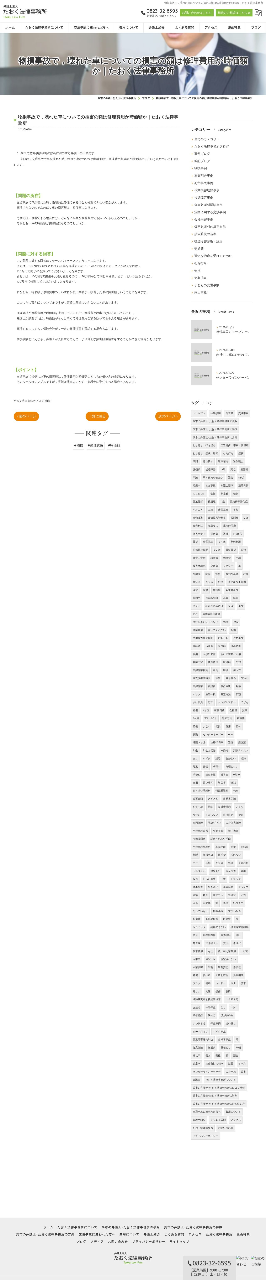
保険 (230, 863)
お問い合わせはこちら (197, 12)
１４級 (222, 542)
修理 (225, 903)
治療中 (197, 485)
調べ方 (237, 670)
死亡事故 (200, 292)
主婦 (210, 510)
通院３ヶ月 (199, 742)
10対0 (234, 1007)
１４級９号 (232, 999)
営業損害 (231, 871)
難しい (197, 991)
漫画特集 (236, 646)
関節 (208, 574)
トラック (236, 879)
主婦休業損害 (200, 670)
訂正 (210, 702)
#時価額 (114, 445)
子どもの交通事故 (207, 285)
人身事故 (231, 1072)
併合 (195, 935)
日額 (238, 694)
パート (197, 863)
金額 (213, 494)
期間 (195, 461)
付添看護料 (222, 791)
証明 (210, 967)
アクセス (236, 1120)
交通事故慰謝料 (202, 847)
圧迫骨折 (198, 501)
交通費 (199, 248)
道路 (243, 758)
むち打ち (200, 263)
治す (233, 983)
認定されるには (214, 606)
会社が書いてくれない (205, 622)
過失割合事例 (203, 175)
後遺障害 (211, 469)
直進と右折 (222, 975)
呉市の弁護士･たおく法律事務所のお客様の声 (219, 1104)
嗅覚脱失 (208, 542)
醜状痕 (217, 590)
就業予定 (198, 662)
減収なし (213, 526)
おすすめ (198, 807)
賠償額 (222, 646)
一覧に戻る (97, 416)
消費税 (197, 775)
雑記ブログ (202, 161)
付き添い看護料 (202, 791)
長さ (208, 1055)
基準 (243, 871)
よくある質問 (218, 1120)
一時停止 (211, 1007)
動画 (205, 895)
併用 (228, 726)
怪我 (233, 783)
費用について (233, 1112)
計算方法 (227, 718)
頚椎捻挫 (198, 1015)
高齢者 (197, 646)
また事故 (211, 485)
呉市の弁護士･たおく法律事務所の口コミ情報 (219, 1088)
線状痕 (197, 1055)
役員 (195, 879)
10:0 (195, 614)
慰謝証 (242, 742)
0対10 (236, 775)
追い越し (231, 1023)
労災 (218, 726)
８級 (235, 510)
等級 (218, 678)
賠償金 (197, 919)
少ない (207, 726)
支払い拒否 (234, 911)
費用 (225, 943)
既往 (218, 1055)
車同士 (197, 598)
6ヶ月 (241, 478)
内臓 (208, 991)
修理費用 (213, 662)
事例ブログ (202, 153)
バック (197, 694)
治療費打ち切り (214, 1064)
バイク (207, 758)
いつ (243, 895)
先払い (245, 678)
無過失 (212, 1048)
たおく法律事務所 (203, 1128)
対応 (238, 686)
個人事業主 (199, 534)
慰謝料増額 (209, 935)
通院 (230, 478)
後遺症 (212, 501)
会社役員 (198, 702)
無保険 (197, 943)
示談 (195, 478)
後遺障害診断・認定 (208, 241)
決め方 (212, 1015)
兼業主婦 (223, 510)
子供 (223, 879)
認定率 (197, 1064)
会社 (238, 935)
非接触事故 (232, 590)
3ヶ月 (196, 718)
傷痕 (205, 590)
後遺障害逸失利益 (203, 1039)
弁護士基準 (227, 485)
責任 (205, 767)
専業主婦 (218, 831)
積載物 (241, 718)
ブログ (197, 983)
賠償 (195, 726)
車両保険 (198, 823)
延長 (230, 1064)
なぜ (210, 951)
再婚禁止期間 (200, 550)
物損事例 (200, 168)
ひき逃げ (213, 887)
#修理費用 (95, 445)
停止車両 (216, 1023)
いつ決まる (199, 1023)
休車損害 (198, 887)
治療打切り (217, 742)
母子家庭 (233, 831)
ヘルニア (198, 510)
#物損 (78, 445)
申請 (238, 558)
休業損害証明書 (211, 614)
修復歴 (237, 967)
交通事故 (243, 413)
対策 (235, 622)
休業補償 (198, 630)
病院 (235, 598)
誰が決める (227, 1015)
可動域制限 (212, 598)
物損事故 (208, 855)
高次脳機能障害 (202, 678)
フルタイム (199, 871)
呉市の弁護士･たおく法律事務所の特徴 (215, 429)
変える (197, 606)
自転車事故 (224, 1039)
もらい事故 (209, 879)
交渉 (230, 606)
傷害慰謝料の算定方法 (210, 226)
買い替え (208, 783)
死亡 (232, 469)
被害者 (224, 775)
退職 (225, 534)
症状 (240, 453)
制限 (218, 574)
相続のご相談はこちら (232, 12)
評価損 (197, 469)
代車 (235, 791)
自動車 (207, 903)
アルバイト (210, 718)
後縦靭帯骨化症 (239, 501)
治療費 (227, 558)
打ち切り (208, 461)
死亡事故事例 (203, 183)
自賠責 (212, 686)
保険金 (232, 895)
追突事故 (211, 775)
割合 (235, 1055)
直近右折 (243, 863)
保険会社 (216, 871)
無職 (244, 710)
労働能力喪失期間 (203, 638)
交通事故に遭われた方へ (207, 1112)
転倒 (235, 494)
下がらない (212, 815)
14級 (223, 469)
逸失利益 (198, 526)
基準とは (221, 847)
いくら (240, 807)
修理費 (222, 855)
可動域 (197, 574)
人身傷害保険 (233, 823)
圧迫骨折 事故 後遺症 (235, 445)
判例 (220, 582)
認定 (218, 758)
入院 (208, 863)
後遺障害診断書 (217, 518)
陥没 (195, 767)
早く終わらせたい (213, 478)
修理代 (237, 943)
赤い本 (197, 582)
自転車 (245, 847)
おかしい (231, 758)
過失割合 (238, 461)
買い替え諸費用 (227, 951)
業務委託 (223, 967)
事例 (238, 1048)
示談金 (209, 646)
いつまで (238, 903)
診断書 (214, 558)
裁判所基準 (232, 574)
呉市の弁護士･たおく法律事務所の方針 (215, 437)
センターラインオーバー (207, 1072)
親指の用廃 (229, 526)
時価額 (227, 662)
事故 (240, 606)
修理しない (232, 767)
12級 (245, 518)
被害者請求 (199, 566)
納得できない (218, 927)
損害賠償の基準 (205, 234)
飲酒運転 (226, 935)
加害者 (222, 783)
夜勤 (195, 734)
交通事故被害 (200, 831)
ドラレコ (243, 887)
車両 (215, 670)
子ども (245, 702)
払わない (236, 855)
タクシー (228, 566)
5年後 (206, 710)
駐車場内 (223, 461)
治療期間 (238, 975)
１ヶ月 (242, 1064)
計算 (245, 574)
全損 (195, 783)
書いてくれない (217, 630)
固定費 (214, 534)
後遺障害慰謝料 (239, 927)
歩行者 (207, 975)
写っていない (200, 911)
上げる (245, 951)
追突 (230, 742)
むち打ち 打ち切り (204, 445)
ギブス (219, 863)
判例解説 (236, 542)
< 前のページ (26, 416)
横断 (195, 855)
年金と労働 (209, 750)
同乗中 (197, 959)
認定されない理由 (221, 839)
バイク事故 (219, 1032)
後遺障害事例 (203, 197)
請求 (243, 983)
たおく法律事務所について (221, 1080)
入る (195, 903)
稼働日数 (219, 710)
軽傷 (195, 710)
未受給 (224, 750)
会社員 (233, 710)
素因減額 (228, 887)
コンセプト (199, 413)
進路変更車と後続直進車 (207, 999)
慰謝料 (244, 469)
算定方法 (226, 694)
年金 (195, 750)
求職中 (217, 767)
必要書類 (198, 799)
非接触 (224, 494)
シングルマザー (227, 702)
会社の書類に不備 (231, 654)
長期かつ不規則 (237, 582)
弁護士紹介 (199, 1120)
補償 (195, 975)
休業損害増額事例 (207, 190)
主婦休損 (211, 694)
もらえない (199, 494)
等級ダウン (214, 823)
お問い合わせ (225, 1128)
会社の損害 (212, 919)
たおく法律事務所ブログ (29, 401)
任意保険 (198, 1048)
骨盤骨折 (231, 550)
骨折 (195, 542)
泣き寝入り (212, 943)
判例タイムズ (240, 750)
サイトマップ (180, 1241)
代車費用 (198, 951)
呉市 (243, 1072)
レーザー (221, 983)
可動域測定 (199, 839)
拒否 (240, 815)
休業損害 (200, 278)
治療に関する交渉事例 (210, 212)
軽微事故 (218, 911)
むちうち (223, 638)
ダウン (197, 815)
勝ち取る (231, 678)
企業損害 (198, 967)
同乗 (233, 847)
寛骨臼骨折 (199, 558)
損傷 (218, 991)
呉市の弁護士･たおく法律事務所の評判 (215, 1096)
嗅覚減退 (198, 518)
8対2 (238, 662)
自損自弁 (228, 815)
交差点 (197, 1007)
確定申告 (218, 895)
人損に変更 (209, 654)
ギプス (209, 582)
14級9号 (237, 534)
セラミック (199, 927)
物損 (47, 401)
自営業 (229, 413)
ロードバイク (200, 1032)
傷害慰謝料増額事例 (208, 205)
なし (223, 1007)
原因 (225, 598)
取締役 (227, 919)
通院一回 (211, 959)
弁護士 (197, 1080)
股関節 (234, 518)
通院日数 (243, 485)
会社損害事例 (203, 219)
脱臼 (228, 991)
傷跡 (208, 983)
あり (195, 758)
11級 (223, 501)
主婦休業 (198, 686)
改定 (195, 590)
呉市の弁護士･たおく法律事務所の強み (215, 421)
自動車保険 (229, 799)
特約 (210, 807)
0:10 (230, 734)
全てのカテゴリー (207, 139)
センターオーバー (213, 734)
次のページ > (167, 416)
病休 (238, 726)
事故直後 (226, 686)
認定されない (228, 959)
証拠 (195, 895)
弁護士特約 (224, 807)
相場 (233, 630)
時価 (225, 670)
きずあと (213, 799)
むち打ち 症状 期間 (205, 453)
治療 (225, 622)
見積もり (226, 1048)
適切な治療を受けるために (213, 256)
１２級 (217, 550)
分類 (243, 550)
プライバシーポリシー (205, 1136)
